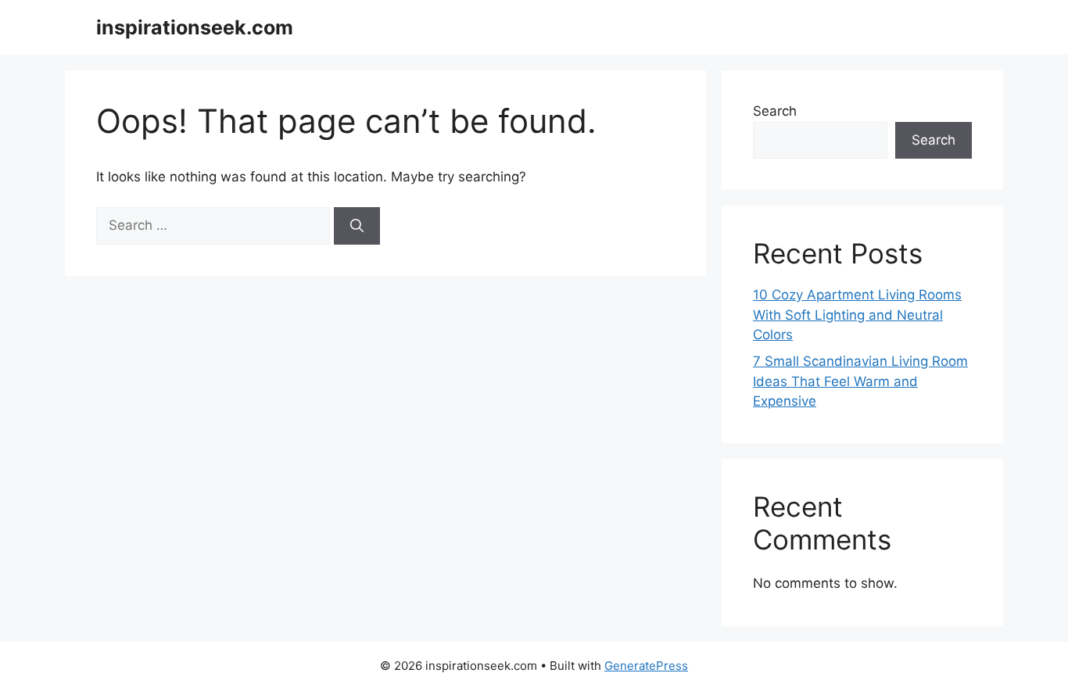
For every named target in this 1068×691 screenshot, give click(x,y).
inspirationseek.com (194, 27)
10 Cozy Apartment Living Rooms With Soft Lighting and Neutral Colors (857, 314)
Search (775, 111)
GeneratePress (646, 665)
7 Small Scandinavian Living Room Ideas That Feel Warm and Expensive (860, 381)
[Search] (357, 226)
